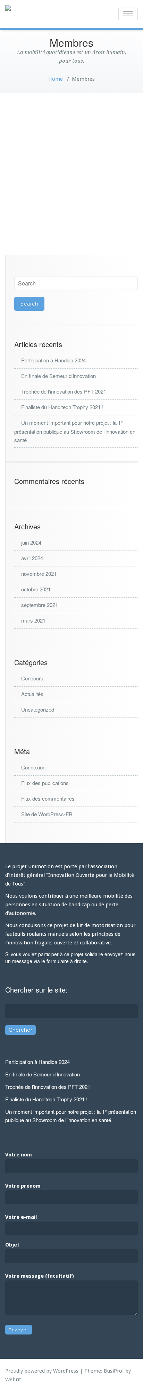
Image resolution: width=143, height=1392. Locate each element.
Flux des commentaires (48, 798)
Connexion (33, 767)
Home (55, 79)
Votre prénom (23, 1186)
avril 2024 (32, 558)
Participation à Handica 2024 (53, 360)
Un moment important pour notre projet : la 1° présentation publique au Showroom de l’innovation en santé (74, 431)
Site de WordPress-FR (47, 814)
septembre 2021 (39, 604)
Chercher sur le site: (36, 989)
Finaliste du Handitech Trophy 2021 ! (62, 407)
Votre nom (18, 1155)
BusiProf (114, 1371)
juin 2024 (31, 542)
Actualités (32, 693)
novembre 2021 (39, 573)
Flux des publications (45, 782)
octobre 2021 (36, 589)
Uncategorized (37, 709)
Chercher (20, 1030)
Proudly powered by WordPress (41, 1371)
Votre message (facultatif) (39, 1276)
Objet (12, 1245)
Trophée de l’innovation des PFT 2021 (63, 391)
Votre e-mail (21, 1217)
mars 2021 (33, 620)
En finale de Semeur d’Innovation (58, 375)
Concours (32, 678)
